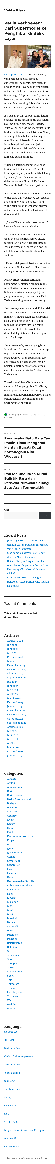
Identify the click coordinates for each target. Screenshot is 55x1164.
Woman (11, 1008)
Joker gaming (12, 1072)
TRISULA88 (11, 1121)
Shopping (12, 963)
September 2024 (16, 722)
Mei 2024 (12, 739)
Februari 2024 (15, 751)
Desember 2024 (16, 710)
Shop (10, 959)
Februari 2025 (15, 702)
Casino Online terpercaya (18, 1056)
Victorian (12, 996)
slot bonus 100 (12, 1089)
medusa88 (10, 1138)
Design (11, 823)
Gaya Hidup (14, 860)
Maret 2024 (14, 747)
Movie (10, 910)
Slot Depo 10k (12, 1048)
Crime (10, 819)
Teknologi (13, 983)
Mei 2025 (12, 689)
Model (11, 905)
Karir (10, 877)
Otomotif (12, 926)
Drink (10, 832)
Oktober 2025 (15, 673)
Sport (10, 975)
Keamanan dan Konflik (20, 881)
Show (10, 967)
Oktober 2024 (15, 718)
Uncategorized (15, 992)
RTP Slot (9, 1039)
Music (10, 914)
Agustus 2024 (15, 726)
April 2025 (13, 694)
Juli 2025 (12, 681)
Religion (12, 947)
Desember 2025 (16, 665)
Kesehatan (13, 889)
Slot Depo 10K (12, 1064)
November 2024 (16, 714)
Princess (12, 938)
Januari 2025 (14, 706)
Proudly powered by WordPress (32, 1158)
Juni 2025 (12, 685)
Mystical (12, 918)
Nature (11, 922)
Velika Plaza (15, 10)
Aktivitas (12, 778)
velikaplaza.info (13, 74)
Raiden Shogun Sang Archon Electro (28, 561)
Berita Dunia (14, 795)
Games (11, 856)
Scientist (12, 951)
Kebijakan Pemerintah (20, 885)
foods (10, 844)
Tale (9, 979)
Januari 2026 (14, 661)
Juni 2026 (12, 648)
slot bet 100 (11, 1031)
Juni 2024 (12, 735)
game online (14, 852)
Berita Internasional (19, 799)
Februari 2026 (15, 657)
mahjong (9, 1080)
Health (11, 869)
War (9, 1000)
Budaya (11, 803)
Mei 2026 (12, 653)
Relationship (14, 942)
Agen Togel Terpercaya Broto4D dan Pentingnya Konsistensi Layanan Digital (28, 569)
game (10, 848)
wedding (12, 1004)
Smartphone (14, 971)
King (10, 893)
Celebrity (8, 417)
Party (10, 930)
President (12, 934)
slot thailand (11, 1146)
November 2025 (16, 669)
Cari (6, 509)
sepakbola (13, 955)
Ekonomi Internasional (20, 836)
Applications (14, 786)
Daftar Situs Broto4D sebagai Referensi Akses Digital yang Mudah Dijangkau (28, 581)
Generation (13, 864)
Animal (11, 782)
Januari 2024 (14, 755)
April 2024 (13, 743)
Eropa (10, 840)
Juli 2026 (12, 644)
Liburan (11, 897)
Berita (10, 791)
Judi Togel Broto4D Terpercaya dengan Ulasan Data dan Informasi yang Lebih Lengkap (27, 544)
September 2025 (16, 677)
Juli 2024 (12, 730)
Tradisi (11, 988)
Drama (11, 828)
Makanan (12, 901)
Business (12, 807)
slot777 (8, 1097)
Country (12, 815)
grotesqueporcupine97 (19, 414)
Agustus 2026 (15, 640)
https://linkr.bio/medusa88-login (24, 1130)
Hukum (11, 873)
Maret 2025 (14, 698)
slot (6, 1113)
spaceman (10, 1105)
